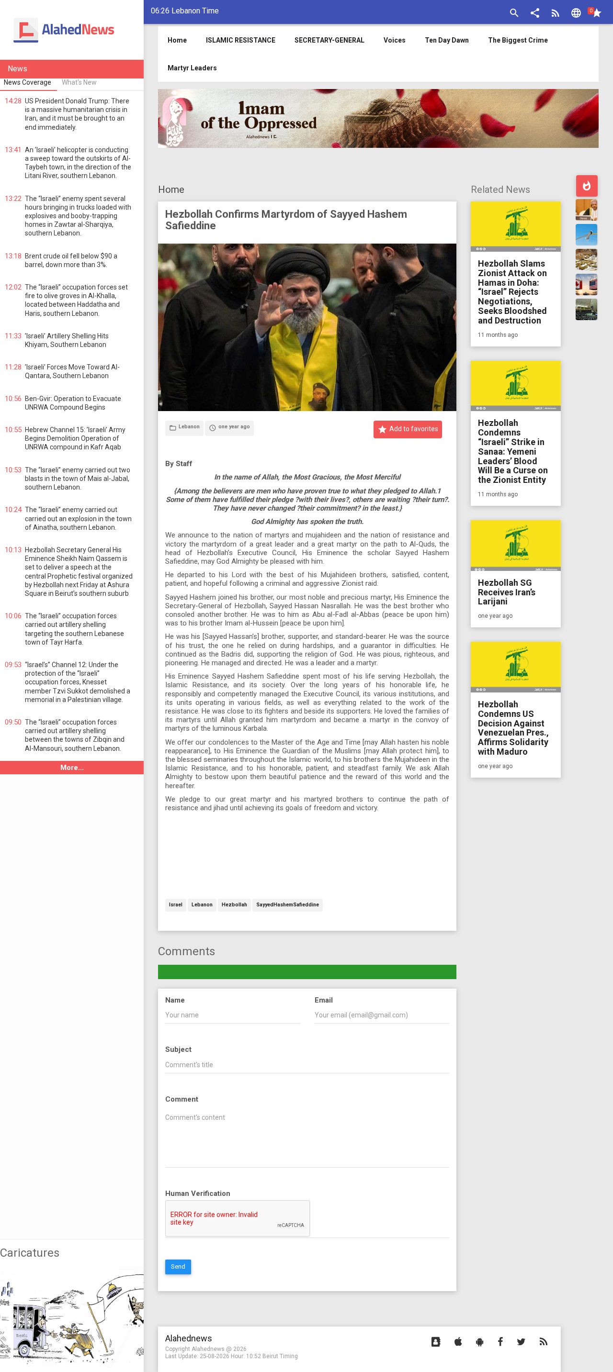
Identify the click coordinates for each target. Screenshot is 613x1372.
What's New (79, 82)
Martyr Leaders (192, 68)
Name (175, 1000)
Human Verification (197, 1193)
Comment (181, 1099)
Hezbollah (234, 905)
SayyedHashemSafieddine (287, 905)
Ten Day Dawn (447, 40)
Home (171, 189)
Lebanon (202, 905)
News (17, 68)
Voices (395, 40)
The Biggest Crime (518, 40)
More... (72, 767)
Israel (175, 905)
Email (324, 1000)
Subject (178, 1049)
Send (178, 1266)
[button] (535, 14)
